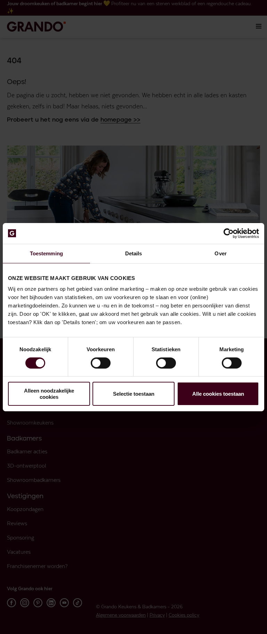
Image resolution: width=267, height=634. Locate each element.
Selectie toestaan (133, 394)
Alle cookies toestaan (218, 394)
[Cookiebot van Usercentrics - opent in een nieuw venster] (228, 233)
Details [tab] (133, 253)
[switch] (101, 363)
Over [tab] (220, 253)
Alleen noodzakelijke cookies (49, 394)
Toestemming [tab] (46, 253)
